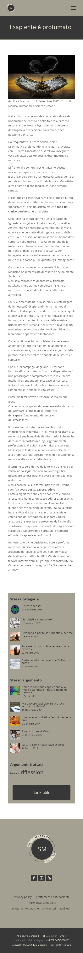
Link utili (41, 792)
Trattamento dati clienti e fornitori (34, 908)
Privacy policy (23, 897)
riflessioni (33, 772)
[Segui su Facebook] (34, 878)
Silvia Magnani (21, 101)
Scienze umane (45, 106)
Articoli (66, 101)
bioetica (14, 773)
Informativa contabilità (41, 903)
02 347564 (51, 935)
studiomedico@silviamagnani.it (30, 940)
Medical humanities (21, 106)
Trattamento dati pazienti (52, 897)
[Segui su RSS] (49, 878)
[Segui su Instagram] (41, 878)
